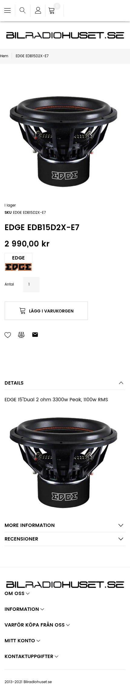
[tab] (65, 384)
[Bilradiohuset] (65, 35)
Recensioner (21, 539)
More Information (30, 525)
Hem (4, 56)
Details (14, 383)
